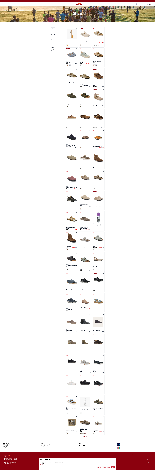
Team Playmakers (148, 459)
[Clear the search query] (91, 24)
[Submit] (137, 4)
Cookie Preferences (148, 467)
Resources (20, 4)
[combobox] (141, 4)
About (10, 4)
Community (147, 462)
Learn (6, 4)
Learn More (42, 464)
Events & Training (15, 4)
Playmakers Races (148, 461)
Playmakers (7, 467)
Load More (85, 436)
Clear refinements (53, 30)
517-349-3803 (5, 446)
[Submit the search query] (83, 24)
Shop (3, 4)
